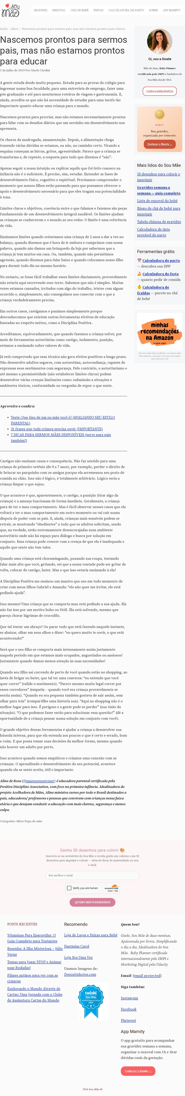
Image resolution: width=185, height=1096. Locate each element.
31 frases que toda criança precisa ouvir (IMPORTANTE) (57, 429)
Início (4, 29)
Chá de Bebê (79, 10)
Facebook (128, 1009)
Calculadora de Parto (126, 10)
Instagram (129, 998)
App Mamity (172, 10)
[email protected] (147, 976)
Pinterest (128, 1020)
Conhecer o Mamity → (159, 144)
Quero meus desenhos (92, 902)
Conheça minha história (159, 91)
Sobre (153, 10)
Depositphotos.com (80, 974)
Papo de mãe (33, 821)
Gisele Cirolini (40, 70)
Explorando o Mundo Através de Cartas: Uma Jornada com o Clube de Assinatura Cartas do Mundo (35, 995)
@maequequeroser (38, 781)
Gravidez (40, 10)
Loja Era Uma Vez (78, 957)
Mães (14, 29)
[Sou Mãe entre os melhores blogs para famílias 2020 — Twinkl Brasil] (92, 1002)
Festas (98, 10)
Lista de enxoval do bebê (157, 201)
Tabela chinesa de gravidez (159, 222)
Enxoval (58, 10)
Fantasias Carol (76, 946)
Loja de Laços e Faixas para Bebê (90, 935)
